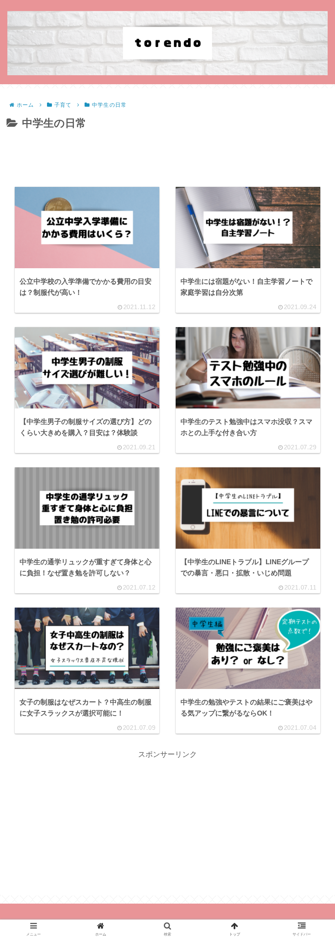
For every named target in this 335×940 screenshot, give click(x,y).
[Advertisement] (167, 155)
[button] (308, 755)
